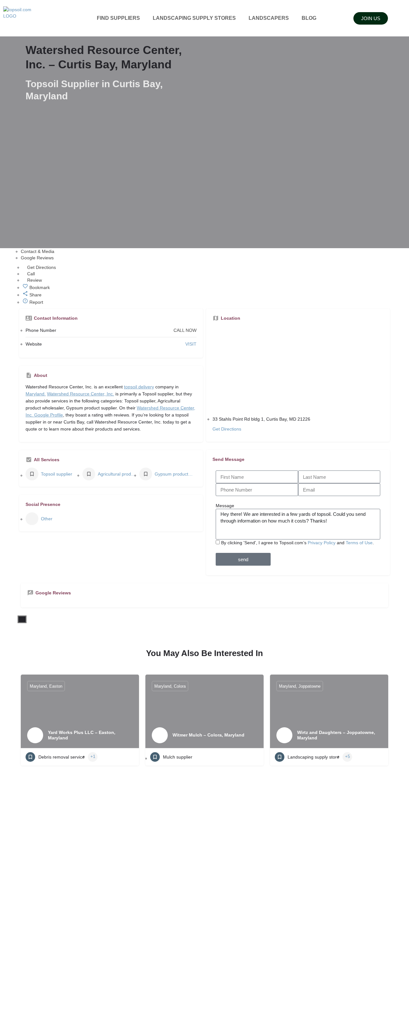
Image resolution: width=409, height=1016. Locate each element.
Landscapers (269, 18)
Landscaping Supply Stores (194, 18)
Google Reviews (37, 257)
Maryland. (36, 393)
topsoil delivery (139, 386)
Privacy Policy (322, 542)
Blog (309, 18)
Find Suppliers (118, 18)
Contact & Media (37, 251)
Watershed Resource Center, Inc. (80, 393)
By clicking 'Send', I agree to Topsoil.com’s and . (297, 542)
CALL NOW (185, 330)
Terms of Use (359, 542)
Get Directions (226, 429)
